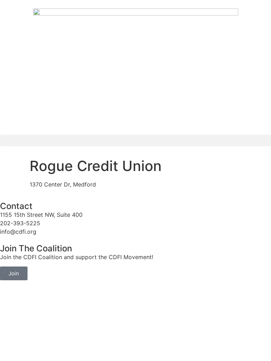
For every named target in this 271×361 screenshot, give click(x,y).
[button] (135, 140)
